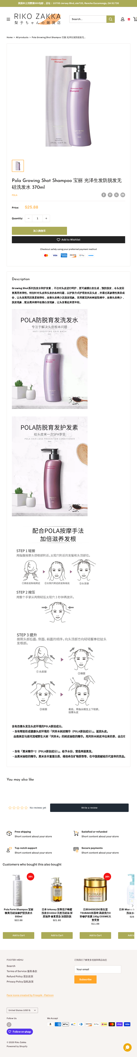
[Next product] (132, 905)
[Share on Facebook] (103, 194)
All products (22, 37)
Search (11, 966)
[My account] (122, 19)
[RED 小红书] (128, 19)
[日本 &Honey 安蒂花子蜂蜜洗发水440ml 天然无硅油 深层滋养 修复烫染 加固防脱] (57, 889)
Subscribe (85, 979)
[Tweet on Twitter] (116, 194)
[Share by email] (122, 194)
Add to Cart (19, 935)
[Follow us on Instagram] (9, 1024)
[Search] (110, 19)
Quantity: (17, 218)
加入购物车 (39, 230)
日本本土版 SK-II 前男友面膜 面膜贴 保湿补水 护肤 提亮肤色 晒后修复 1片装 (38, 1048)
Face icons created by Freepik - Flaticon (30, 995)
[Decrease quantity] (28, 218)
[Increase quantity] (46, 218)
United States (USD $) (19, 1010)
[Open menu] (8, 19)
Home (10, 37)
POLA (14, 195)
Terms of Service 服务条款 (22, 971)
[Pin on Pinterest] (110, 194)
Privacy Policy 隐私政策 (20, 981)
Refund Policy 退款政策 (20, 976)
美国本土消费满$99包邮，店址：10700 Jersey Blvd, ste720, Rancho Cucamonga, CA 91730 (68, 3)
